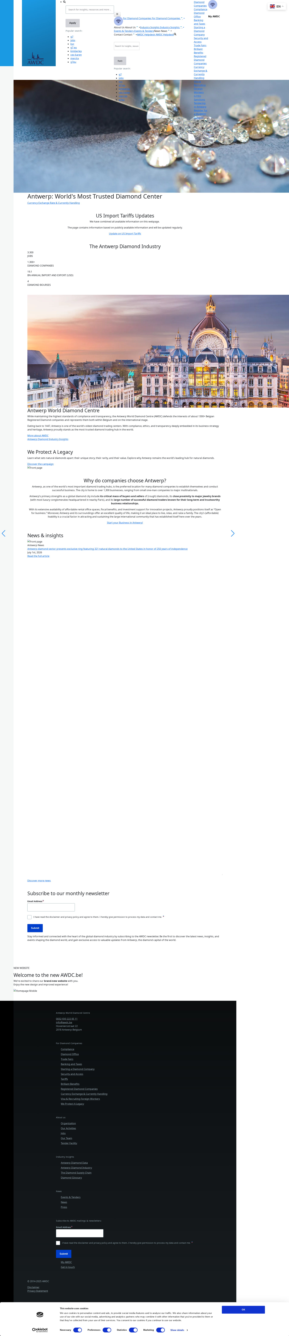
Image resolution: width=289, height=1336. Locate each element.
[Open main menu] (117, 14)
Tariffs (64, 1079)
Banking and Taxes (71, 1064)
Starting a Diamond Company (199, 31)
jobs (72, 40)
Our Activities (68, 1128)
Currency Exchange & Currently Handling (84, 1094)
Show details (177, 1330)
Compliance (200, 9)
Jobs (63, 1133)
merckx (74, 58)
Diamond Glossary (71, 1177)
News (64, 1202)
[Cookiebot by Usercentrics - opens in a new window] (40, 1330)
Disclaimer (33, 1287)
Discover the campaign (40, 464)
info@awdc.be (64, 1022)
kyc (72, 44)
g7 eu (73, 47)
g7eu (73, 62)
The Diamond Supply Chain (76, 1172)
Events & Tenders (71, 1197)
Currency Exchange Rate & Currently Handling (53, 203)
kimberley (76, 51)
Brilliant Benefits (70, 1084)
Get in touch (68, 1267)
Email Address (34, 901)
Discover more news (39, 880)
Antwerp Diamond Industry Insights (47, 439)
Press (64, 1207)
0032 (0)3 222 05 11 (67, 1018)
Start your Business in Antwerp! (125, 522)
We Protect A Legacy (72, 1103)
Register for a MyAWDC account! (200, 114)
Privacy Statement (37, 1291)
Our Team (66, 1138)
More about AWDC (37, 435)
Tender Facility (69, 1143)
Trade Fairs (200, 45)
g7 (71, 36)
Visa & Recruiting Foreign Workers (80, 1098)
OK (243, 1309)
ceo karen (76, 54)
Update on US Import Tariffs (125, 233)
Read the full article (38, 556)
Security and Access (72, 1074)
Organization (68, 1123)
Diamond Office (70, 1054)
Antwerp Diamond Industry (76, 1167)
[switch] (107, 1330)
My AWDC (66, 1262)
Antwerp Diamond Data (74, 1162)
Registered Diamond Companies (200, 60)
